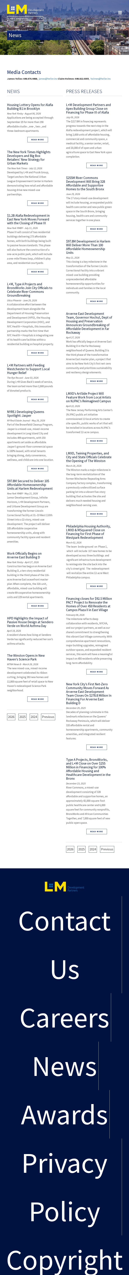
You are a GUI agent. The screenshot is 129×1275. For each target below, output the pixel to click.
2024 (34, 717)
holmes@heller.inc (100, 78)
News (64, 1066)
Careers (64, 1017)
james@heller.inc (48, 78)
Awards (64, 1114)
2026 (11, 717)
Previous (48, 717)
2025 (22, 717)
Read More (37, 139)
